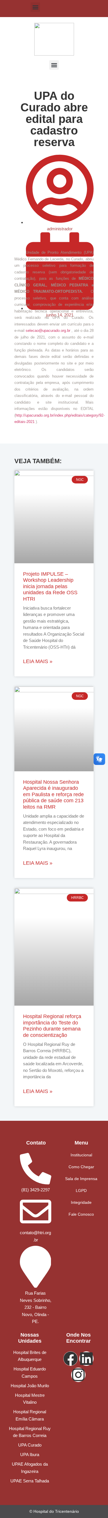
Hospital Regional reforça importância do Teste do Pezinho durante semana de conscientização (52, 1025)
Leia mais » (37, 661)
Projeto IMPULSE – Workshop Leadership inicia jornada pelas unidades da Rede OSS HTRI (50, 586)
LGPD (81, 1190)
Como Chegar (81, 1166)
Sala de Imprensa (81, 1178)
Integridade (81, 1202)
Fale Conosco (81, 1214)
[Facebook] (70, 1358)
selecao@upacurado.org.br (48, 330)
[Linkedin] (86, 1358)
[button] (35, 7)
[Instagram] (78, 1375)
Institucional (81, 1155)
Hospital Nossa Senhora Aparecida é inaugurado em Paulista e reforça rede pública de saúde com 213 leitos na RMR (53, 794)
